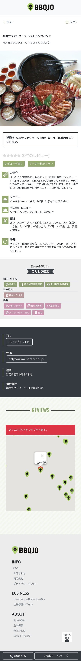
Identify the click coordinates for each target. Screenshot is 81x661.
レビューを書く (14, 163)
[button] (26, 496)
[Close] (42, 456)
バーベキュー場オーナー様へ (29, 599)
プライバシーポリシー (25, 583)
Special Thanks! (22, 635)
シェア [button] (74, 22)
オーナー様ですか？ (41, 163)
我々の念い (19, 620)
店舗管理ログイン (23, 604)
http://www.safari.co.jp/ (27, 359)
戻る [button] (8, 22)
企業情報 (18, 625)
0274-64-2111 (19, 342)
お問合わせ (19, 573)
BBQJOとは (19, 630)
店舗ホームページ (56, 656)
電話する (19, 656)
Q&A (15, 568)
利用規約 (18, 578)
